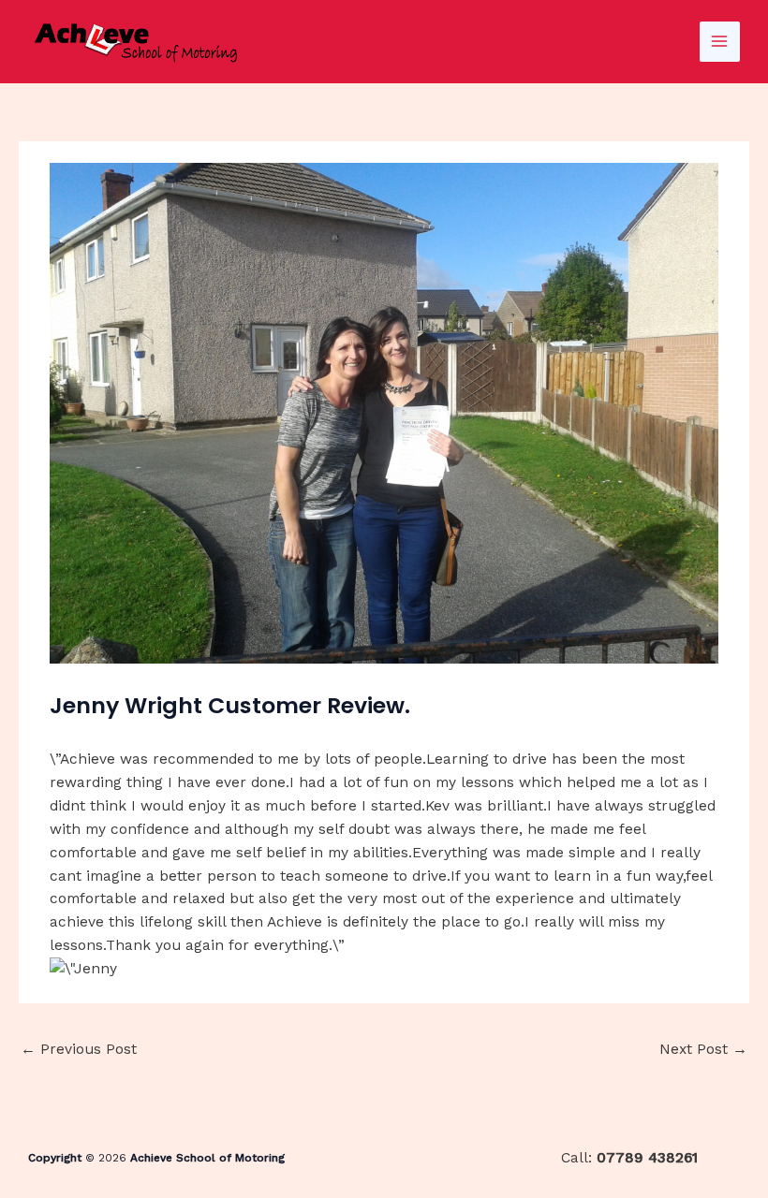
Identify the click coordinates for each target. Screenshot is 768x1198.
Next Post (703, 1049)
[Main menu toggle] (720, 42)
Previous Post (79, 1049)
